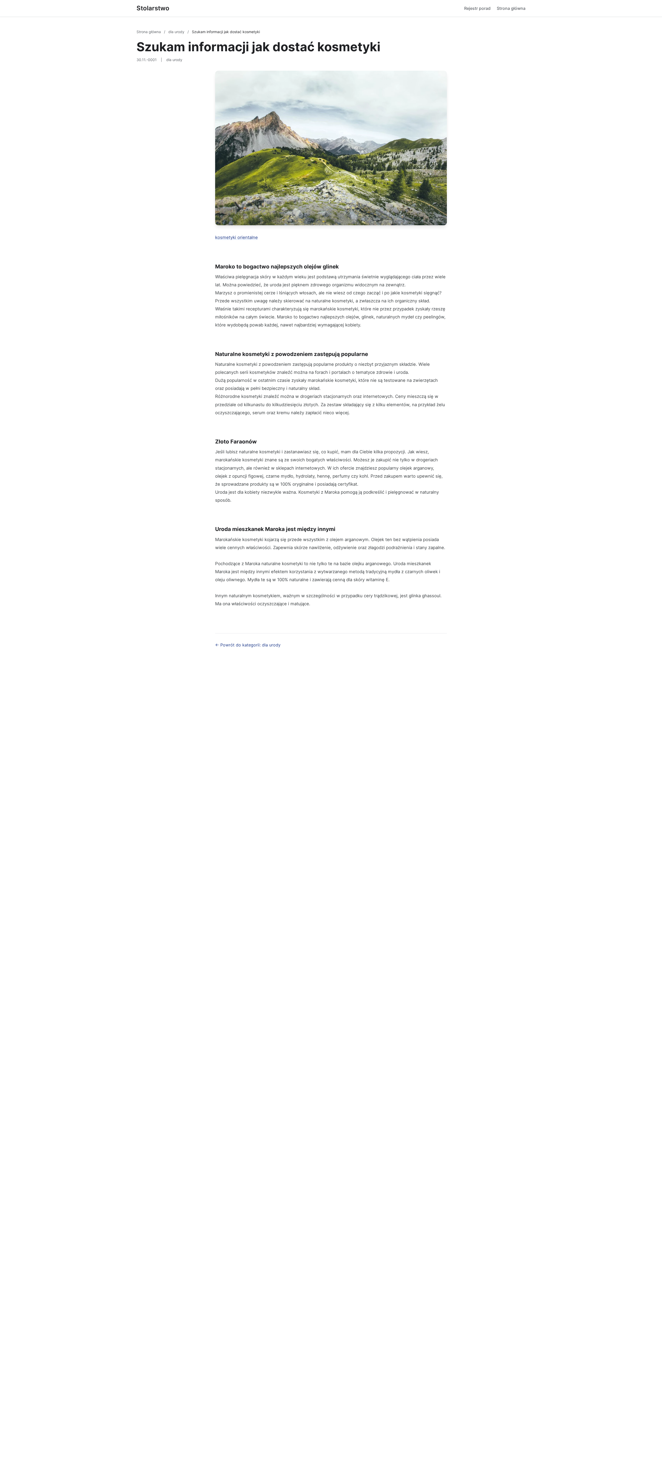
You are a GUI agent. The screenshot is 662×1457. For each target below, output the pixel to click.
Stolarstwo (153, 8)
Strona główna (511, 8)
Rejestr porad (477, 8)
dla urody (176, 32)
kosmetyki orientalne (236, 237)
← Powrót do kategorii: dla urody (248, 644)
